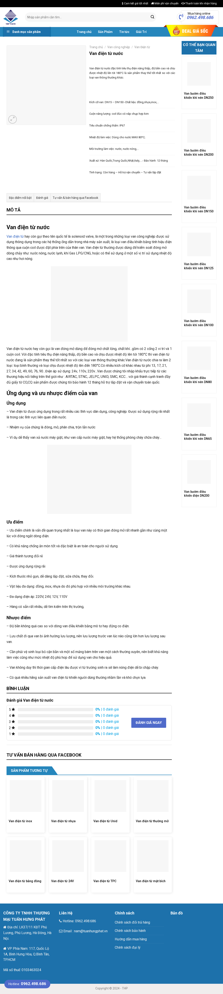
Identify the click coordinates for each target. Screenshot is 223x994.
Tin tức (124, 32)
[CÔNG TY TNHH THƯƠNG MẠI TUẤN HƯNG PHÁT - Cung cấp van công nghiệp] (10, 17)
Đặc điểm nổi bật (20, 197)
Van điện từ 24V (62, 881)
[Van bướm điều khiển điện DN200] (199, 472)
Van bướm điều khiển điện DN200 (196, 494)
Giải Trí (141, 32)
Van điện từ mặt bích (151, 881)
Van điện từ (15, 236)
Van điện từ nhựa (63, 821)
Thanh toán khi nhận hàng (201, 3)
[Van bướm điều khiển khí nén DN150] (199, 187)
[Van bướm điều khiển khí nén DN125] (199, 244)
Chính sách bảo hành (130, 931)
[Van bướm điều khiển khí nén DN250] (199, 74)
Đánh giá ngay (149, 723)
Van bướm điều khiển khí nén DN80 (198, 380)
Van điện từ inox (20, 821)
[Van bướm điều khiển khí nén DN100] (199, 301)
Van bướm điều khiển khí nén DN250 (198, 96)
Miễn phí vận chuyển (166, 3)
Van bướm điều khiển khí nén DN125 (198, 266)
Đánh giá (42, 197)
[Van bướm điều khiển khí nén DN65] (199, 415)
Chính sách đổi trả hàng (132, 922)
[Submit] (152, 17)
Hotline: (27, 984)
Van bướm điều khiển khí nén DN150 (198, 209)
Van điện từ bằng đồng (25, 881)
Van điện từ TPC (105, 881)
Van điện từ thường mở (152, 821)
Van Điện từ (142, 47)
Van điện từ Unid (105, 821)
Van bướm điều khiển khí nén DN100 (198, 323)
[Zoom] (12, 119)
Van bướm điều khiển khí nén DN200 (198, 153)
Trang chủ (84, 32)
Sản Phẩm (105, 32)
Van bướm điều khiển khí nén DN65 (198, 437)
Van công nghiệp (118, 47)
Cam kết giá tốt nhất (135, 3)
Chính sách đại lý (127, 947)
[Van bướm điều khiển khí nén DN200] (199, 131)
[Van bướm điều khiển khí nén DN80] (199, 358)
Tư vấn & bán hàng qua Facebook (75, 197)
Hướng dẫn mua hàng (131, 939)
